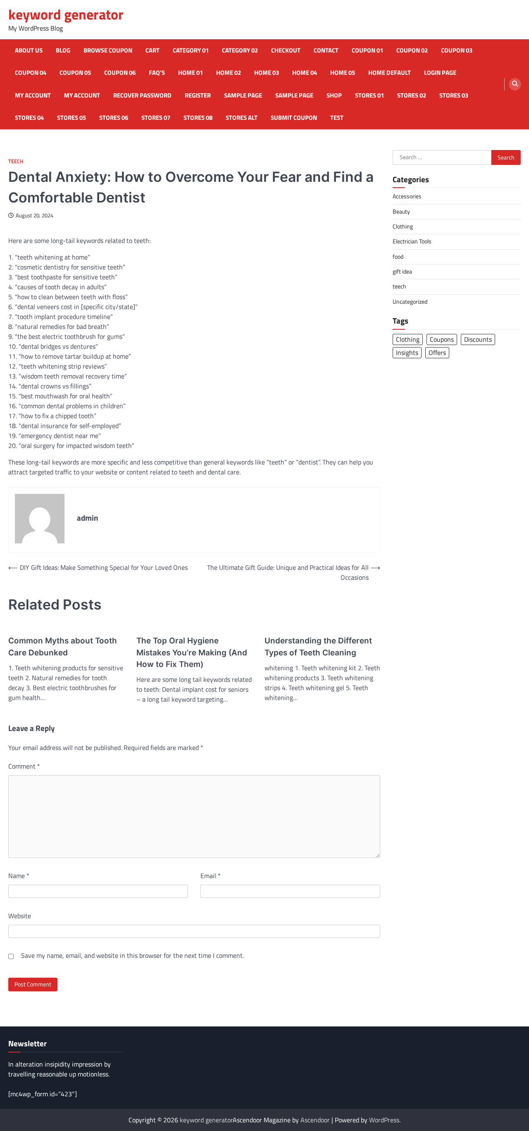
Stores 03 (453, 95)
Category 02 (240, 50)
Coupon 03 (456, 50)
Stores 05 (71, 117)
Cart (152, 50)
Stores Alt (241, 117)
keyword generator (66, 14)
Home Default (389, 72)
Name (18, 876)
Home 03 (266, 72)
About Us (29, 50)
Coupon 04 (30, 72)
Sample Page (243, 95)
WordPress (384, 1120)
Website (19, 916)
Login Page (440, 72)
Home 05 (342, 72)
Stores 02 (411, 95)
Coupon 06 (120, 72)
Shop (334, 95)
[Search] (515, 84)
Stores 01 (369, 95)
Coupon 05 (75, 72)
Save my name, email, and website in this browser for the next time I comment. (132, 955)
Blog (63, 50)
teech (16, 161)
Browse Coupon (107, 50)
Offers (437, 352)
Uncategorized (410, 301)
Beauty (401, 211)
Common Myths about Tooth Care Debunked (62, 646)
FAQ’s (157, 72)
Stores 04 (29, 117)
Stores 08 (197, 117)
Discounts (478, 339)
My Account (82, 95)
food (398, 256)
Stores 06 (113, 117)
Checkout (285, 50)
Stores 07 (155, 117)
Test (336, 117)
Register (198, 95)
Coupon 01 (367, 50)
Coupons (442, 339)
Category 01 (191, 50)
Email (210, 876)
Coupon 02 (412, 50)
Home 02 (228, 72)
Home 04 (304, 72)
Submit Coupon (294, 117)
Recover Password (142, 95)
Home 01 (190, 72)
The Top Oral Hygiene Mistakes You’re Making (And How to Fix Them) (191, 652)
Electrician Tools (412, 241)
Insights (407, 352)
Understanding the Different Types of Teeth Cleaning (318, 646)
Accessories (407, 196)
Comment (24, 766)
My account (33, 95)
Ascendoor (315, 1120)
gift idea (402, 271)
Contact (326, 50)
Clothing (403, 226)
